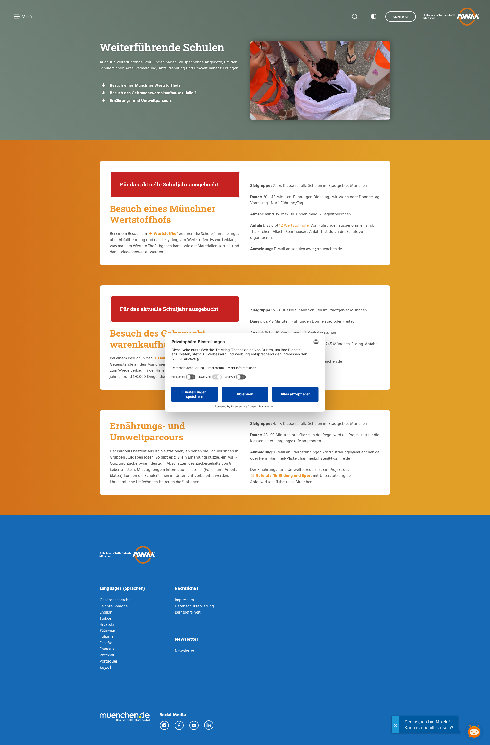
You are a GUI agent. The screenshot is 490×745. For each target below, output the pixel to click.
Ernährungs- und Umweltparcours (141, 100)
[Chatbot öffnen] (474, 731)
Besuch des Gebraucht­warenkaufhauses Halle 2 (153, 93)
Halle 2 (164, 358)
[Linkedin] (209, 725)
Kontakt (401, 16)
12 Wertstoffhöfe (294, 225)
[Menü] (15, 16)
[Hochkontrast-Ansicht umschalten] (373, 16)
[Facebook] (179, 725)
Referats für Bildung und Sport (284, 475)
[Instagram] (164, 725)
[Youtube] (194, 725)
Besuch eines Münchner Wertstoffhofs (145, 85)
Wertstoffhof (166, 233)
